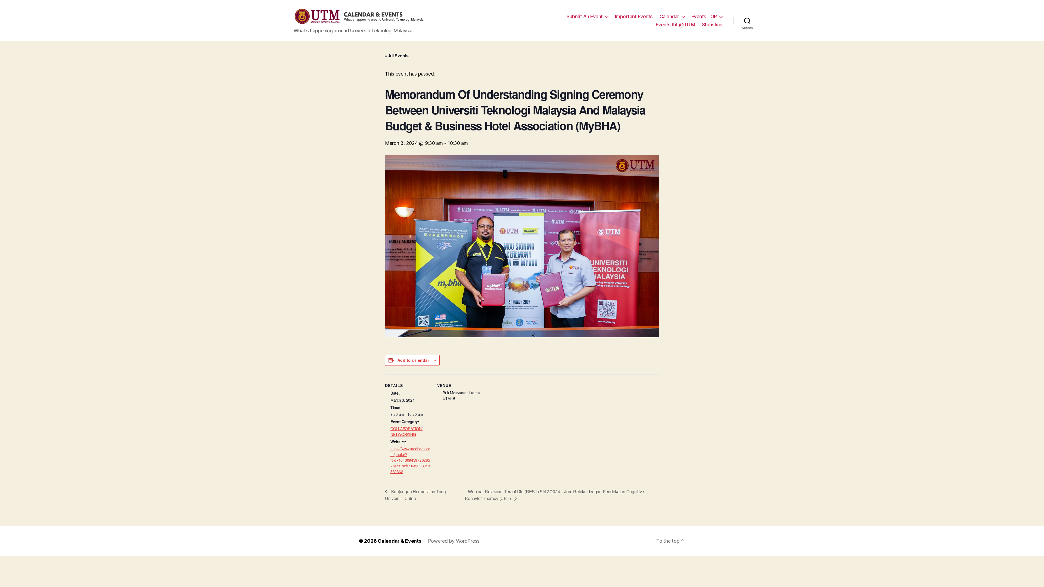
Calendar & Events (399, 541)
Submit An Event (585, 16)
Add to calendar (413, 360)
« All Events (397, 55)
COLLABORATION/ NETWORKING (406, 431)
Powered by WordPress (454, 541)
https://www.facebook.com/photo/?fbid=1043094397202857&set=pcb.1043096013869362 (410, 460)
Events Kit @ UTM (675, 24)
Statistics (712, 24)
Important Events (634, 16)
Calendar (669, 16)
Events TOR (704, 16)
